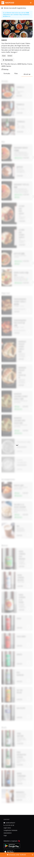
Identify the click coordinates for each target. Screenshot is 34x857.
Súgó (5, 835)
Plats (16, 73)
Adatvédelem (8, 833)
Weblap (5, 69)
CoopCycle (14, 841)
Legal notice (7, 828)
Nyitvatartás (9, 60)
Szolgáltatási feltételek (10, 830)
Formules (7, 73)
